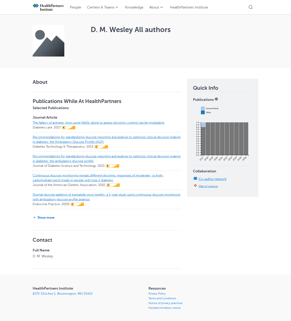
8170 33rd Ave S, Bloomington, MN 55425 (63, 294)
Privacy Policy (157, 293)
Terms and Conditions (162, 298)
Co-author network (212, 179)
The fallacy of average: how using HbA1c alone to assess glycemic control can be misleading (98, 123)
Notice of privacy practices (165, 303)
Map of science (208, 186)
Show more (45, 217)
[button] (250, 7)
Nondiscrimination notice (164, 307)
